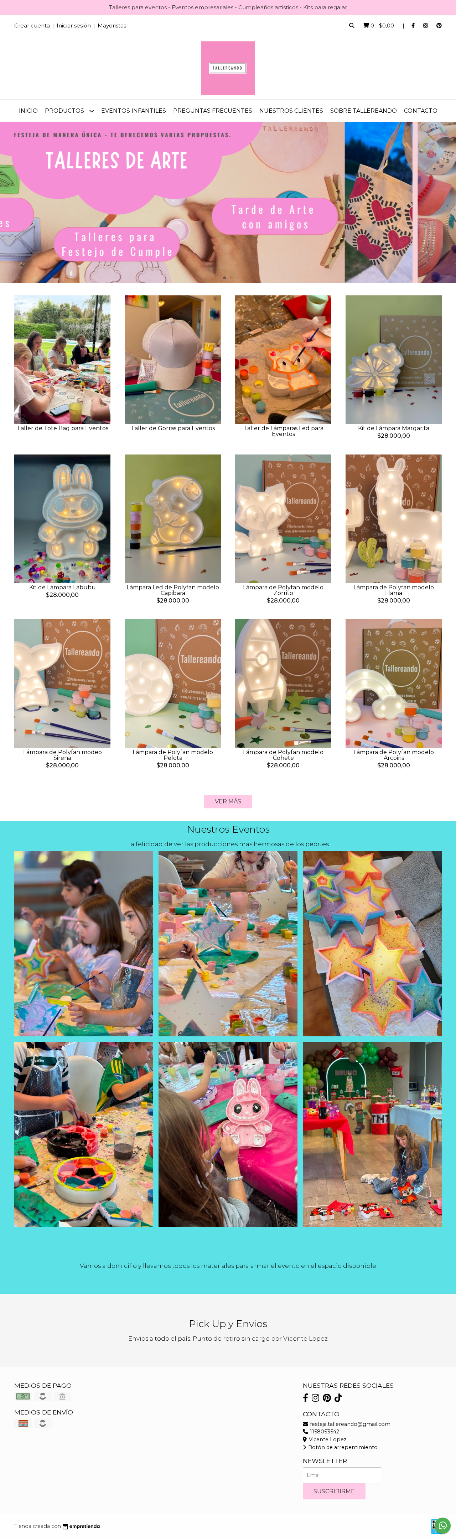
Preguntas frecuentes (212, 110)
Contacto (420, 110)
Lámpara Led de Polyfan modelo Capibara (172, 590)
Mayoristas (112, 25)
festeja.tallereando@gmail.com (349, 1424)
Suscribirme (334, 1491)
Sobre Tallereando (363, 110)
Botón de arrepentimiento (342, 1447)
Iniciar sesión (74, 25)
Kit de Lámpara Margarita (393, 428)
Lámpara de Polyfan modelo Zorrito (283, 590)
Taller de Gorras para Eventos (173, 428)
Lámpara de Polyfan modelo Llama (393, 590)
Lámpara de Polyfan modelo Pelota (173, 755)
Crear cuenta (32, 25)
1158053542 (324, 1431)
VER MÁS (228, 801)
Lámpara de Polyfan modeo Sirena (62, 755)
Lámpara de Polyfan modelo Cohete (283, 755)
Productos (65, 110)
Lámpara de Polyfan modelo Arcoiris (393, 755)
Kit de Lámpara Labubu (62, 587)
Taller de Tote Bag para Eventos (62, 428)
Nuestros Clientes (291, 110)
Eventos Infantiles (133, 110)
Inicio (28, 110)
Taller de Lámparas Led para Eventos (283, 431)
